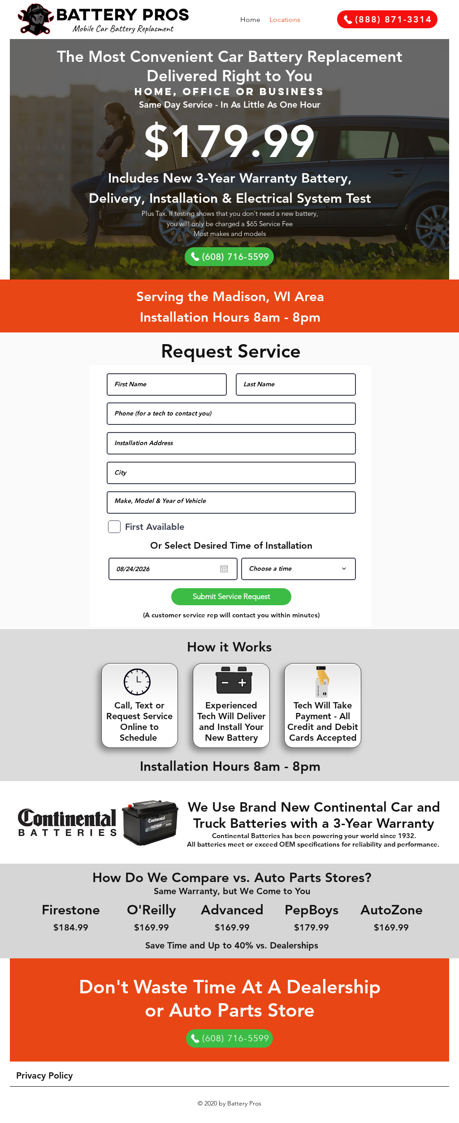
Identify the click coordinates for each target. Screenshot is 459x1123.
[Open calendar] (224, 568)
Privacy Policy (44, 1075)
